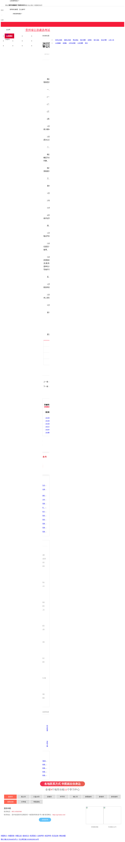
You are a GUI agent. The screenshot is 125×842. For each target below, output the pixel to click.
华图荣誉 (11, 836)
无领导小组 (42, 678)
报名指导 (42, 606)
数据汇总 (42, 609)
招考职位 (42, 582)
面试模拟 (42, 698)
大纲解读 (42, 602)
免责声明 (48, 836)
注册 (2, 20)
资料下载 (47, 744)
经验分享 (42, 629)
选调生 (65, 43)
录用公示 (28, 46)
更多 (86, 43)
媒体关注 (26, 836)
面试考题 (42, 694)
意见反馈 (55, 836)
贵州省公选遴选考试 (37, 29)
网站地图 (62, 836)
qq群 (6, 34)
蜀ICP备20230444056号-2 (9, 839)
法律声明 (40, 836)
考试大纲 (42, 555)
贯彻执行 (42, 658)
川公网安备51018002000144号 (29, 839)
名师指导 (42, 625)
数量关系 (42, 642)
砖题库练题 (45, 712)
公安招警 (80, 43)
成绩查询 (9, 46)
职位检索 (47, 728)
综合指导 (42, 662)
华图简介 (4, 836)
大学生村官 (72, 43)
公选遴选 (58, 43)
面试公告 (19, 46)
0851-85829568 (10, 25)
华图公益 (18, 836)
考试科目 (42, 562)
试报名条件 (42, 558)
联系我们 (33, 836)
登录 (2, 10)
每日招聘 (38, 46)
